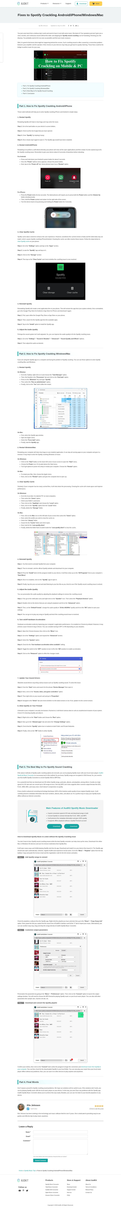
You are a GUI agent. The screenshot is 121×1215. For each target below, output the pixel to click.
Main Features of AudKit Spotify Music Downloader (72, 808)
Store (97, 4)
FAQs (68, 1195)
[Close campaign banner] (119, 1209)
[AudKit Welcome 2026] (108, 3)
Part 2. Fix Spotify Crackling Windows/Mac (36, 88)
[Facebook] (68, 26)
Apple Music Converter (51, 1192)
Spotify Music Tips (30, 1170)
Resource (56, 3)
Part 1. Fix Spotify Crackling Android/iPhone (36, 86)
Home (21, 1170)
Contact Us (89, 1192)
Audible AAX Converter (51, 1189)
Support (68, 3)
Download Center (72, 1187)
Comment (27, 1140)
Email (28, 1136)
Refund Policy (89, 1189)
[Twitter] (71, 26)
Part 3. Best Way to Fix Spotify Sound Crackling (38, 91)
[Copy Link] (73, 26)
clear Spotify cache (23, 241)
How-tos (69, 1192)
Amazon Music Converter (52, 1195)
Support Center (71, 1189)
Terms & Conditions (91, 1187)
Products (43, 3)
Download (82, 4)
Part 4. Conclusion (28, 93)
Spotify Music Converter (52, 1184)
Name (28, 1132)
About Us (88, 1184)
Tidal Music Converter (51, 1187)
